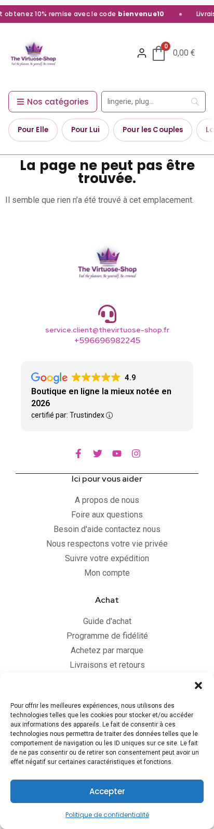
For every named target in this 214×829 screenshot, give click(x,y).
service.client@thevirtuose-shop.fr (107, 329)
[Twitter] (97, 453)
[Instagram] (136, 453)
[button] (198, 685)
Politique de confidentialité (107, 814)
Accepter (107, 791)
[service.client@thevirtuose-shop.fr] (107, 314)
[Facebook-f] (78, 453)
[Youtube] (117, 453)
